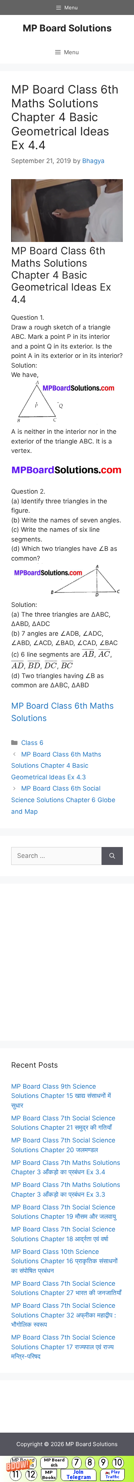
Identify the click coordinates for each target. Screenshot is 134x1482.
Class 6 (32, 742)
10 (118, 1462)
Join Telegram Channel (78, 1475)
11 (15, 1474)
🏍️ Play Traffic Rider (112, 1475)
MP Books (49, 1474)
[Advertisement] (67, 962)
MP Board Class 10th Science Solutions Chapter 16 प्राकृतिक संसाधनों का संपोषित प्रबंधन (64, 1261)
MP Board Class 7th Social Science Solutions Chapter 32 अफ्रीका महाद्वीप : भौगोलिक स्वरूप (63, 1315)
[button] (67, 1469)
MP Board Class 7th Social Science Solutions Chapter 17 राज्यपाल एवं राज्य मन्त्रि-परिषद (63, 1347)
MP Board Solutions (67, 28)
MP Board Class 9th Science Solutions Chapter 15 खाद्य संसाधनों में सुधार (61, 1096)
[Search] (112, 856)
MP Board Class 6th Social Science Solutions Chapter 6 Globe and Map (63, 800)
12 (31, 1474)
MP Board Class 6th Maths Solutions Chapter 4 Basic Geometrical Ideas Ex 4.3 (56, 766)
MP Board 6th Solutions (54, 1463)
